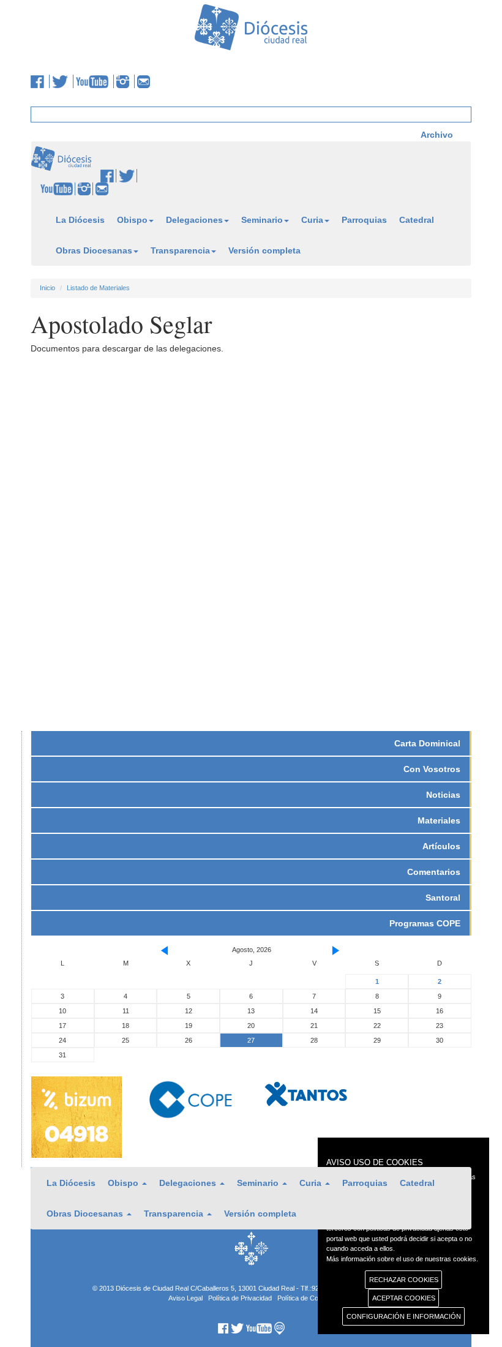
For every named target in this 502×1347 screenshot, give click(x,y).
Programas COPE (424, 923)
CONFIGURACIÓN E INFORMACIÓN (404, 1316)
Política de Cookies (305, 1298)
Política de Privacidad (240, 1298)
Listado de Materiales (98, 287)
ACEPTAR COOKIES (403, 1298)
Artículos (441, 846)
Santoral (442, 897)
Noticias (443, 795)
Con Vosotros (431, 769)
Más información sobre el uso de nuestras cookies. (402, 1259)
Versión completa (264, 250)
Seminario (262, 220)
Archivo (437, 135)
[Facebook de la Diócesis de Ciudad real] (40, 81)
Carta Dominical (427, 743)
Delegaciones (194, 220)
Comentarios (433, 872)
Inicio (47, 287)
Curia (312, 220)
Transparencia (180, 250)
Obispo (132, 220)
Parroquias (364, 220)
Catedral (416, 220)
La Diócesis (80, 220)
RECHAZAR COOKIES (403, 1279)
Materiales (439, 820)
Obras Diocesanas (94, 250)
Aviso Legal (185, 1298)
